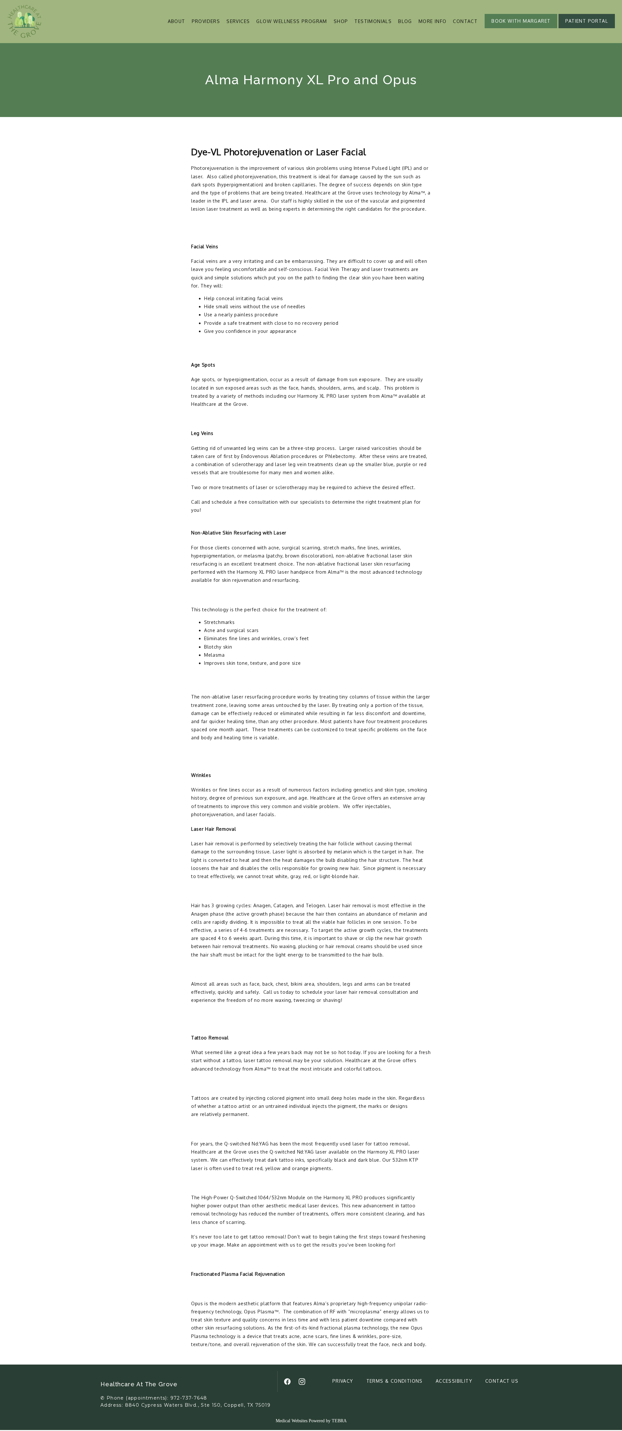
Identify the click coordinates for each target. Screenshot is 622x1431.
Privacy (342, 1381)
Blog (405, 21)
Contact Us (501, 1381)
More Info (433, 21)
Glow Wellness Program (291, 21)
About (176, 21)
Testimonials (373, 21)
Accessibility (454, 1381)
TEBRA (339, 1420)
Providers (206, 21)
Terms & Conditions (394, 1381)
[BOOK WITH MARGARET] (521, 27)
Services (238, 21)
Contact (465, 21)
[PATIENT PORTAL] (587, 27)
